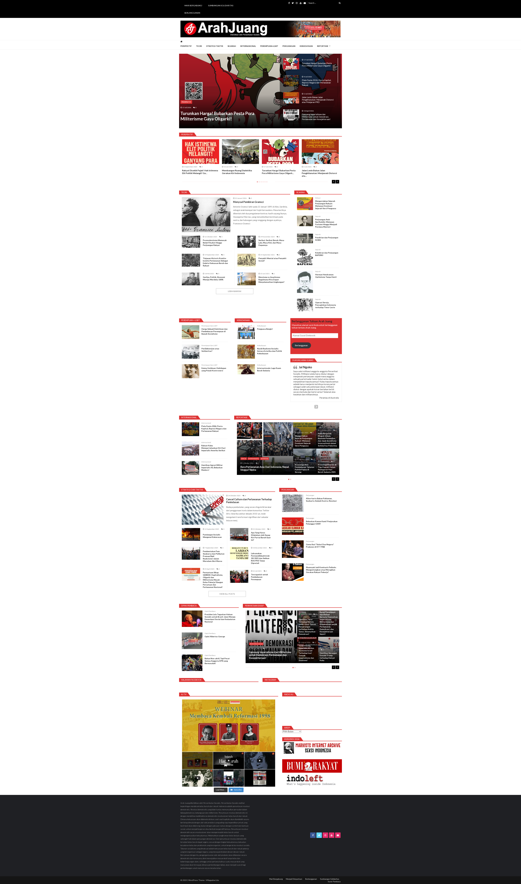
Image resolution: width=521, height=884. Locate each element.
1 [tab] (257, 183)
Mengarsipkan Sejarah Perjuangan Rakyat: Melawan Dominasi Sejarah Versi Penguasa (325, 205)
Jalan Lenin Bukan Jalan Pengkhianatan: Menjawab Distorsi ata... (319, 173)
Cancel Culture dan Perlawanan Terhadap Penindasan (249, 502)
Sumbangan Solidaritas (220, 5)
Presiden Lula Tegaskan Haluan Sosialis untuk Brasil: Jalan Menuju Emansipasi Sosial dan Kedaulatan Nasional (220, 619)
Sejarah (232, 46)
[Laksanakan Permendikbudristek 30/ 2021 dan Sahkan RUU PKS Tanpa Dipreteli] (239, 554)
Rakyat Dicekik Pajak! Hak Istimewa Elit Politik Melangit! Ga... (200, 171)
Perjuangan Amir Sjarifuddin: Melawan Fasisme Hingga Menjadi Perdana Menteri (326, 223)
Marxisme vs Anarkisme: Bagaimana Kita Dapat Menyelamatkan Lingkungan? (271, 279)
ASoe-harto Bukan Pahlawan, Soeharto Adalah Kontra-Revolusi (321, 501)
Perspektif (186, 46)
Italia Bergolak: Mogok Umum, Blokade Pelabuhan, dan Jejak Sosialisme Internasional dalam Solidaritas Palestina (327, 441)
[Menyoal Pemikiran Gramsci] (206, 214)
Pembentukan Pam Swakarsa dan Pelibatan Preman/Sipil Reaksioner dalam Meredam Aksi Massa (213, 557)
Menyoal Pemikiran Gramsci (248, 202)
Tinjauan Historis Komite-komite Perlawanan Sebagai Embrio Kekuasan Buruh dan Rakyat (215, 262)
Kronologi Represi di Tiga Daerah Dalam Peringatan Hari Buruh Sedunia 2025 (327, 469)
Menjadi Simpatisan (294, 880)
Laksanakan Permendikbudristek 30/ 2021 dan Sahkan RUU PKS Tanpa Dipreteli (260, 560)
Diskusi (317, 198)
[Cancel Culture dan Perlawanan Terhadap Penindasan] (202, 511)
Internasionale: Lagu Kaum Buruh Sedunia (269, 369)
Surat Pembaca (334, 883)
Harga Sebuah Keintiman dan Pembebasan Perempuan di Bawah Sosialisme (214, 331)
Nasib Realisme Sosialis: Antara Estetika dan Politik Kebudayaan (269, 351)
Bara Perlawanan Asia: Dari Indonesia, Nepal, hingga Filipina (264, 470)
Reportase (322, 46)
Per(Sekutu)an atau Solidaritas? (210, 349)
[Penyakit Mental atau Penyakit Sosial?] (246, 260)
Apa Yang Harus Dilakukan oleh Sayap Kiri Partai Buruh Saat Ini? (261, 537)
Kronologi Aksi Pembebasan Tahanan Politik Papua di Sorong (304, 469)
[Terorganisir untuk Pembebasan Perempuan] (239, 577)
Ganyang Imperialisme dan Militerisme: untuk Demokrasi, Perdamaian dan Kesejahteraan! (270, 656)
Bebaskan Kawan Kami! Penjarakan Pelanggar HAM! (321, 524)
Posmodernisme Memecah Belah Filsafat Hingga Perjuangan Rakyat (215, 242)
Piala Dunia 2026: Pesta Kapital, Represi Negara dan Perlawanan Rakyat (213, 430)
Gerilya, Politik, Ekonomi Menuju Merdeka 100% (214, 278)
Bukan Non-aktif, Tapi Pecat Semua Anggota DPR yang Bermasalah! (217, 662)
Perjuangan (288, 46)
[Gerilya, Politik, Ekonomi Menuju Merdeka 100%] (191, 279)
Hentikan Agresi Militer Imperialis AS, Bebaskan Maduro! (212, 468)
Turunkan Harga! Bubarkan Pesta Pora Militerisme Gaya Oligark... (279, 171)
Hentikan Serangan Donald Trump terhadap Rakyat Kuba (328, 658)
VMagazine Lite (212, 881)
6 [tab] (266, 183)
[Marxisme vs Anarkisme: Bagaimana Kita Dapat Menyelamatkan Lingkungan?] (246, 279)
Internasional (248, 46)
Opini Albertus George (215, 638)
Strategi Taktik (214, 46)
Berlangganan (192, 13)
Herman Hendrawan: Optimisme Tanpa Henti (326, 275)
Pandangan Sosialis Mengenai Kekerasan (212, 537)
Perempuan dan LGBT (209, 326)
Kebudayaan (306, 46)
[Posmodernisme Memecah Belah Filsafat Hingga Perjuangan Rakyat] (191, 242)
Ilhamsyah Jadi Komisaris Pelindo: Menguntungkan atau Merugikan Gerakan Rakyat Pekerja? (321, 571)
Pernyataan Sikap (256, 645)
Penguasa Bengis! (265, 329)
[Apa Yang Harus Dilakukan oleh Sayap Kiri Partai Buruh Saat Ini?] (239, 535)
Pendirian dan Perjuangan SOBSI (326, 238)
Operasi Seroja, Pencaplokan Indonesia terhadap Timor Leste (325, 304)
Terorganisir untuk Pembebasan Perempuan (259, 578)
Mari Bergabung (276, 880)
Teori (199, 46)
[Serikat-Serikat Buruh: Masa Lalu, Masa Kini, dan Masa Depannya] (246, 242)
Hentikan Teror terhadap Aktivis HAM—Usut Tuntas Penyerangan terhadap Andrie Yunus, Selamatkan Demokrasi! (307, 627)
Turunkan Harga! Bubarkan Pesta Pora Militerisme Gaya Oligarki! (217, 116)
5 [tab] (264, 183)
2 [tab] (259, 183)
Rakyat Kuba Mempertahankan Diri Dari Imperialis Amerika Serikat (213, 449)
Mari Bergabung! (193, 5)
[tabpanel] (280, 157)
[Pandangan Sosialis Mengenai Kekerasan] (191, 535)
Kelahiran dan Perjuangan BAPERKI (326, 254)
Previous (333, 181)
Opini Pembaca (210, 613)
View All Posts (227, 595)
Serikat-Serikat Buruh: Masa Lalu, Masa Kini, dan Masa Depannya (271, 242)
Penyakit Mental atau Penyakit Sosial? (272, 259)
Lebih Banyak (234, 291)
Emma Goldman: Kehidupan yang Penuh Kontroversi (213, 369)
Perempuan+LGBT (269, 46)
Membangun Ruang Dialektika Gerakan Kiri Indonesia (237, 171)
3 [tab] (261, 183)
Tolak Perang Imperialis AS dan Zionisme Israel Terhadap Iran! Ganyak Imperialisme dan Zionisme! (306, 654)
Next (337, 181)
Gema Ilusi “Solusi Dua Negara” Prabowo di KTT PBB (320, 547)
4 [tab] (262, 183)
